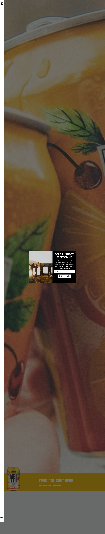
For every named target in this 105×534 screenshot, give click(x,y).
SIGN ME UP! (64, 276)
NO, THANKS (64, 279)
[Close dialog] (75, 252)
